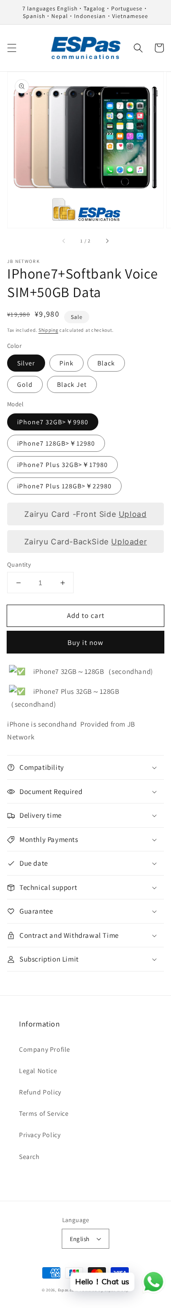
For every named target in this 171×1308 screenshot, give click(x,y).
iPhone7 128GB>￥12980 (56, 443)
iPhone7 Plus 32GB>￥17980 (62, 464)
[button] (11, 47)
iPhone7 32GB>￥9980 (52, 422)
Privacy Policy (39, 1134)
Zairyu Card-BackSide (85, 541)
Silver (26, 363)
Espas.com (68, 1289)
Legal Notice (38, 1070)
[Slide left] (64, 241)
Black (106, 363)
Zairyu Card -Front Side (85, 514)
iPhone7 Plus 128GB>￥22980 (64, 486)
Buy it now (85, 642)
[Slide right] (106, 241)
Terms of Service (44, 1113)
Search (29, 1156)
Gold (25, 384)
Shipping (48, 330)
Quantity (19, 565)
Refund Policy (40, 1092)
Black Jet (72, 384)
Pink (66, 363)
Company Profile (44, 1049)
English (80, 1239)
